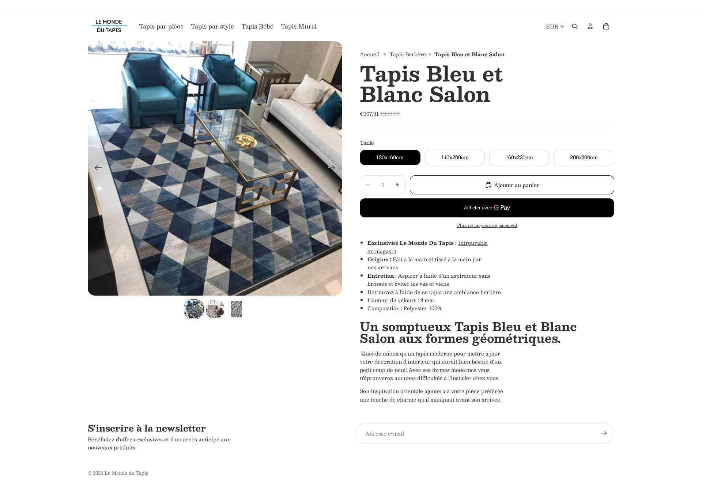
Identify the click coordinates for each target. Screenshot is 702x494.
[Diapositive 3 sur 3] (236, 309)
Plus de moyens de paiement (487, 225)
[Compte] (590, 26)
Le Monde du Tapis (126, 472)
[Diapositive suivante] (334, 168)
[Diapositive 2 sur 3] (215, 309)
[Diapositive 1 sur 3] (194, 309)
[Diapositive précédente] (96, 168)
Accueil (370, 54)
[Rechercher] (575, 26)
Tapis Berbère (407, 54)
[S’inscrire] (604, 433)
